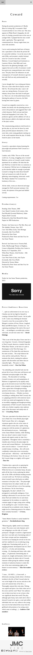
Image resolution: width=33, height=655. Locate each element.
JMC (2, 2)
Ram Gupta (29, 651)
